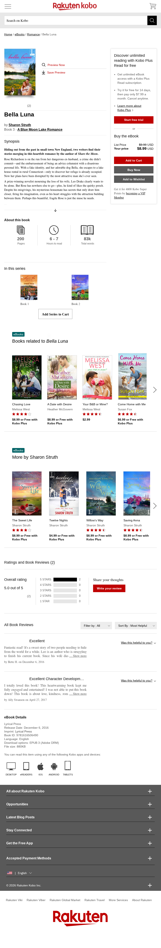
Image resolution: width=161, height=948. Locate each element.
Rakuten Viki (14, 900)
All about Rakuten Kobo (25, 791)
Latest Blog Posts (20, 817)
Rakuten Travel (94, 900)
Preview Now (56, 65)
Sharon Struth (20, 125)
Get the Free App (19, 843)
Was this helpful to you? (136, 642)
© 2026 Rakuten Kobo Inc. (23, 885)
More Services (118, 900)
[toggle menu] (8, 6)
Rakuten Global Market (65, 900)
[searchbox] (80, 20)
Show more (78, 656)
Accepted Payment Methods (28, 858)
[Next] (155, 390)
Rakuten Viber (36, 900)
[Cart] (152, 6)
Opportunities (17, 804)
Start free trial (133, 119)
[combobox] (96, 625)
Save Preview (56, 72)
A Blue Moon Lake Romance (39, 129)
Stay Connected (19, 830)
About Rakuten (142, 900)
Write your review (109, 588)
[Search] (152, 20)
